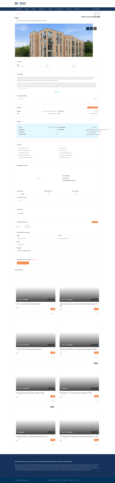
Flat (20, 13)
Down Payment (48, 191)
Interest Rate (75, 191)
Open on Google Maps (93, 107)
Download (96, 98)
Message (19, 248)
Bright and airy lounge (23, 148)
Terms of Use (34, 259)
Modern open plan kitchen (24, 155)
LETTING (50, 9)
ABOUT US (68, 9)
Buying (27, 9)
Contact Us (77, 9)
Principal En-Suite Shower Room (25, 157)
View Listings (94, 222)
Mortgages (42, 9)
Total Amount (20, 191)
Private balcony (62, 148)
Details (52, 309)
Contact (77, 480)
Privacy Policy (72, 480)
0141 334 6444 (27, 227)
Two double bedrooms (64, 157)
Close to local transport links (24, 150)
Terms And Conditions (62, 480)
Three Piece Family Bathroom (66, 155)
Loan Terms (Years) (21, 197)
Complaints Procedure (52, 480)
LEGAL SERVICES (59, 9)
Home (17, 13)
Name (18, 235)
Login (94, 9)
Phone (60, 235)
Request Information (23, 263)
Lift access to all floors (23, 152)
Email (18, 241)
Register (97, 9)
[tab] (87, 28)
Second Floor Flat (63, 150)
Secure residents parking (65, 152)
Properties (19, 9)
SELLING (34, 9)
